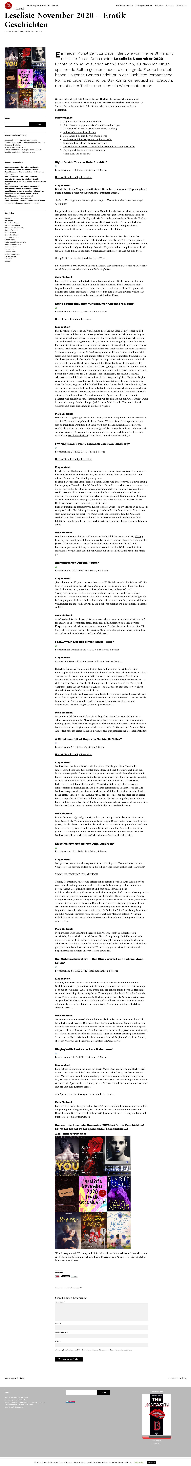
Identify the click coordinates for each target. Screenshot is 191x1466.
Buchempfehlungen (12, 225)
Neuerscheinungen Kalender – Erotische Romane (25, 1402)
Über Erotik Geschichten (15, 1407)
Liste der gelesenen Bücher (16, 1400)
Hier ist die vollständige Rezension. (73, 177)
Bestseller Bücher (12, 223)
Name (58, 1323)
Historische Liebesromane (15, 242)
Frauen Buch (10, 240)
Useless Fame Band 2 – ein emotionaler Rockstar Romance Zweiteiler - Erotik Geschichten (22, 169)
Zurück (20, 8)
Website (58, 1341)
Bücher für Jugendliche (14, 228)
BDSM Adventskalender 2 (15, 147)
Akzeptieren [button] (151, 1462)
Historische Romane (13, 245)
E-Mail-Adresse (61, 1332)
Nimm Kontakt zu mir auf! (77, 153)
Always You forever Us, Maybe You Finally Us (23, 150)
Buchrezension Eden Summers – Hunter (23, 203)
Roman (7, 261)
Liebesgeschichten (144, 5)
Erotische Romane (124, 5)
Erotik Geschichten (78, 435)
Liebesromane (10, 256)
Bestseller (159, 5)
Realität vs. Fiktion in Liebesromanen (20, 152)
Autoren (170, 5)
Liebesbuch (9, 249)
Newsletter (181, 5)
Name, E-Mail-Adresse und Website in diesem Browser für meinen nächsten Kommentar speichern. (95, 1350)
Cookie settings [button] (139, 1462)
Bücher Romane (11, 230)
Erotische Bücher (11, 235)
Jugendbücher (10, 247)
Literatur (8, 259)
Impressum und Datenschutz (16, 1397)
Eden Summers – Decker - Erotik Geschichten (25, 201)
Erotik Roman (10, 232)
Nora (21, 31)
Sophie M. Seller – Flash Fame (31, 191)
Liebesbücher (10, 252)
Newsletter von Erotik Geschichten (19, 1405)
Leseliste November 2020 (73, 1288)
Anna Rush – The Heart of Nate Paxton (21, 140)
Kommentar (60, 1302)
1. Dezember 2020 (11, 31)
